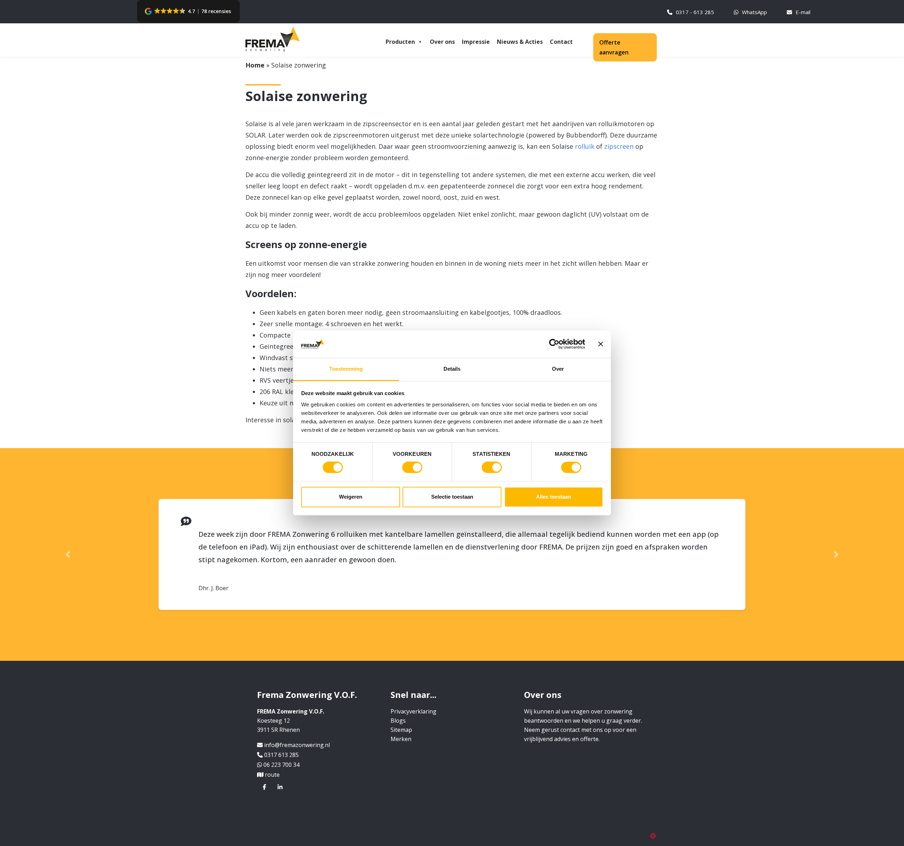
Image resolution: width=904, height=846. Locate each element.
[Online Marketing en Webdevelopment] (654, 823)
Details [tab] (452, 369)
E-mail (803, 12)
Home (254, 65)
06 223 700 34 (281, 752)
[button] (188, 11)
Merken (401, 726)
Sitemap (401, 717)
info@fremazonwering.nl (297, 732)
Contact (561, 42)
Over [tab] (558, 369)
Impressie (476, 42)
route (272, 762)
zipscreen (619, 146)
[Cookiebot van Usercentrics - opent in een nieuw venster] (554, 344)
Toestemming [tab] (346, 369)
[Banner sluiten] (600, 344)
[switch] (412, 467)
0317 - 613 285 (695, 12)
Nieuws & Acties (520, 42)
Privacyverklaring (413, 699)
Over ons (442, 42)
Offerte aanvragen (614, 47)
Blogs (398, 708)
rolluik (584, 146)
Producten (400, 42)
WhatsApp (754, 12)
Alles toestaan (553, 497)
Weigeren (350, 497)
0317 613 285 (281, 742)
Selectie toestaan (452, 497)
